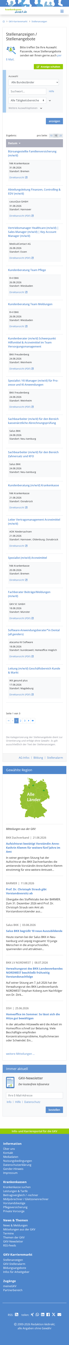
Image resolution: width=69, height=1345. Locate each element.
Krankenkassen (15, 1182)
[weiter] (29, 720)
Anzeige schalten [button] (50, 66)
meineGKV (9, 1286)
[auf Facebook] (48, 1314)
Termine (8, 1233)
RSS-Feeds (9, 1245)
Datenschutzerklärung (17, 1165)
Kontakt (8, 1153)
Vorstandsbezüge (14, 1203)
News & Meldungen (15, 1225)
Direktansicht (16, 177)
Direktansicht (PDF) (19, 215)
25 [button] (60, 135)
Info (9, 1102)
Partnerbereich (12, 1290)
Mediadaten (10, 1157)
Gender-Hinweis (13, 1169)
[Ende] (32, 720)
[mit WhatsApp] (37, 1314)
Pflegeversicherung (15, 1207)
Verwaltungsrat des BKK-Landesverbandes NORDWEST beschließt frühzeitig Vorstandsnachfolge (34, 972)
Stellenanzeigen (13, 1260)
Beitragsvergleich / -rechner (20, 1195)
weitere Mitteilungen (19, 1054)
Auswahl (13, 76)
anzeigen (54, 121)
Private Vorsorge (13, 1211)
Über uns (9, 1149)
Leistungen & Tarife (15, 1191)
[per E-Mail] (59, 1314)
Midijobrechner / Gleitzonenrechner (26, 1199)
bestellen (54, 1110)
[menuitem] (4, 21)
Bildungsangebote (14, 1268)
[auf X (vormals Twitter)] (53, 1314)
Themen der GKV (14, 1237)
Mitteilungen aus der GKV (19, 1229)
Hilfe (51, 91)
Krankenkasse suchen (17, 1187)
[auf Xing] (32, 1314)
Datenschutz (32, 1102)
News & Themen (15, 1220)
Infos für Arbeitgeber (16, 1272)
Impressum (10, 1173)
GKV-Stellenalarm (14, 1264)
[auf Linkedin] (42, 1314)
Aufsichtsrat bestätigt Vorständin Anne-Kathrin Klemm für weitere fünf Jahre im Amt (33, 848)
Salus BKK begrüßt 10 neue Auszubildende (34, 931)
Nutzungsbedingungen (17, 1161)
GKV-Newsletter (13, 1241)
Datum (12, 143)
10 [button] (51, 135)
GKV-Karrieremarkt (17, 1254)
